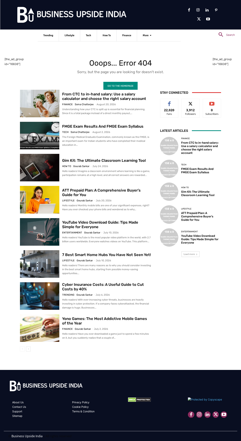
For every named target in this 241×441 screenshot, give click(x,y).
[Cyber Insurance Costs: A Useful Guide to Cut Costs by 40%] (39, 296)
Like (169, 101)
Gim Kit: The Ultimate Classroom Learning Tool (104, 160)
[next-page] (28, 349)
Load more (189, 254)
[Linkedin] (207, 10)
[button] (225, 34)
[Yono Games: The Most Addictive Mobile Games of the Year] (39, 328)
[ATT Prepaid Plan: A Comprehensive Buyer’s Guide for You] (39, 199)
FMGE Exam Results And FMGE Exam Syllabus (102, 126)
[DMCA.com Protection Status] (139, 401)
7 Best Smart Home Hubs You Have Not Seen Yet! (106, 254)
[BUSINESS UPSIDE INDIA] (62, 15)
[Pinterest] (216, 10)
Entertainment (72, 232)
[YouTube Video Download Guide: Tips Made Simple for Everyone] (39, 232)
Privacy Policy (80, 402)
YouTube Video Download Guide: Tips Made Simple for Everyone (199, 239)
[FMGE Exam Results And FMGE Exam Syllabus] (39, 135)
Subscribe (212, 101)
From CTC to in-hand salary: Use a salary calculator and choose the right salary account (104, 96)
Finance (67, 104)
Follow (190, 101)
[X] (199, 19)
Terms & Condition (83, 411)
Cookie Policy (80, 406)
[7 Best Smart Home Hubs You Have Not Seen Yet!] (39, 264)
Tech (65, 132)
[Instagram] (198, 10)
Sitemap (17, 415)
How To (66, 166)
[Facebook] (189, 10)
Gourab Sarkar (81, 166)
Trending (68, 295)
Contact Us (19, 406)
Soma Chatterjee (84, 104)
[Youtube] (208, 19)
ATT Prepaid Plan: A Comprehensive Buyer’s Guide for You (197, 216)
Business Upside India (27, 436)
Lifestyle (68, 200)
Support (17, 411)
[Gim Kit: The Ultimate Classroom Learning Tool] (39, 167)
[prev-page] (22, 349)
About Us (18, 402)
